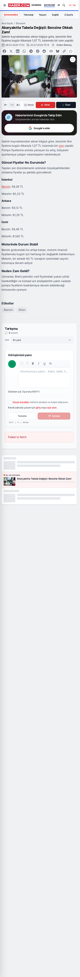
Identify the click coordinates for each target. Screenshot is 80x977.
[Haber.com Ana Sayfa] (19, 5)
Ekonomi (20, 23)
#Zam (22, 309)
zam (61, 145)
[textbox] (44, 377)
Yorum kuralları (20, 402)
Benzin (6, 186)
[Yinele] (27, 363)
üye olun (52, 407)
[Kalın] (33, 363)
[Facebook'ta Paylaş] (4, 51)
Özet (67, 104)
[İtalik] (38, 363)
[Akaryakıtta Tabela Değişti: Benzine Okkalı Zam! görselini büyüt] (73, 59)
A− (5, 104)
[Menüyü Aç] (5, 5)
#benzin (8, 309)
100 (12, 105)
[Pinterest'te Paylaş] (37, 51)
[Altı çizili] (44, 363)
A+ (18, 104)
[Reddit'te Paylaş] (44, 51)
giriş (38, 407)
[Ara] (64, 5)
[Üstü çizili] (50, 363)
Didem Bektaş (64, 44)
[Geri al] (21, 363)
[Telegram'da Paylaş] (31, 51)
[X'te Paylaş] (11, 51)
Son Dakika (11, 14)
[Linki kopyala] (64, 51)
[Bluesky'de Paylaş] (57, 51)
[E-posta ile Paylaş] (51, 51)
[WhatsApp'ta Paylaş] (24, 51)
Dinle (47, 104)
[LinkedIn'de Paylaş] (18, 51)
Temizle (22, 415)
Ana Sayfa (7, 23)
